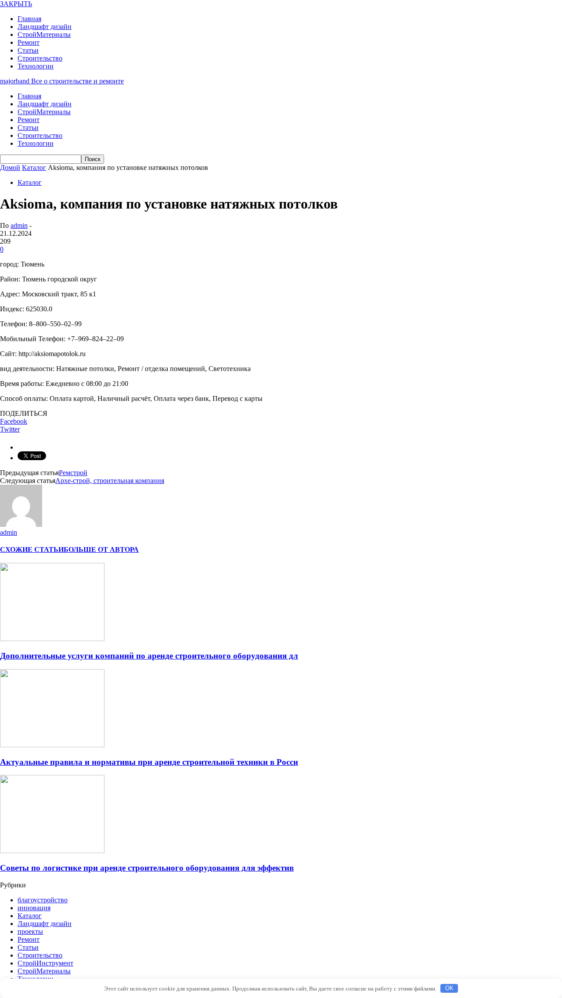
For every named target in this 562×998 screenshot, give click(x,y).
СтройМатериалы (44, 34)
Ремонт (29, 42)
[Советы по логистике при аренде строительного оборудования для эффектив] (52, 850)
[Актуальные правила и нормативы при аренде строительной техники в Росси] (52, 745)
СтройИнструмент (45, 963)
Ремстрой (73, 472)
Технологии (36, 66)
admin (19, 225)
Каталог (30, 182)
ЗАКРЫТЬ (16, 3)
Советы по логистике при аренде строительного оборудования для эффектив (147, 867)
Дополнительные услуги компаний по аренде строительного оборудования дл (149, 655)
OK (449, 988)
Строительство (40, 58)
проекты (30, 931)
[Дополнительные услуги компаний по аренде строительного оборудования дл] (52, 638)
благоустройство (43, 900)
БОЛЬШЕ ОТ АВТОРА (101, 549)
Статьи (28, 50)
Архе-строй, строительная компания (109, 480)
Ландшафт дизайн (45, 26)
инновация (34, 908)
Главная (29, 18)
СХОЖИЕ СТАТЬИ (32, 549)
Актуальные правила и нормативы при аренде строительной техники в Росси (149, 762)
